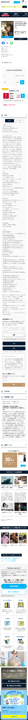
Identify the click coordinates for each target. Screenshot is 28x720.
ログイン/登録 (16, 2)
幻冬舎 (6, 48)
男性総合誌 (15, 10)
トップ (2, 10)
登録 (14, 384)
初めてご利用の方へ (14, 592)
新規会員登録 (14, 586)
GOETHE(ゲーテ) (22, 10)
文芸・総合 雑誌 (8, 10)
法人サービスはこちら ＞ (8, 595)
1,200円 (17, 75)
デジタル (5, 82)
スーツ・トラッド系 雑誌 (8, 561)
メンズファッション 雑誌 (8, 559)
